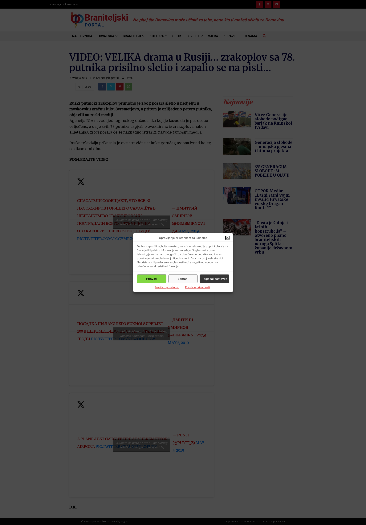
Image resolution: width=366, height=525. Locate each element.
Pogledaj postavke (214, 278)
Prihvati (151, 278)
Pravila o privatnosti (167, 287)
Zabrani (183, 278)
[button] (227, 238)
